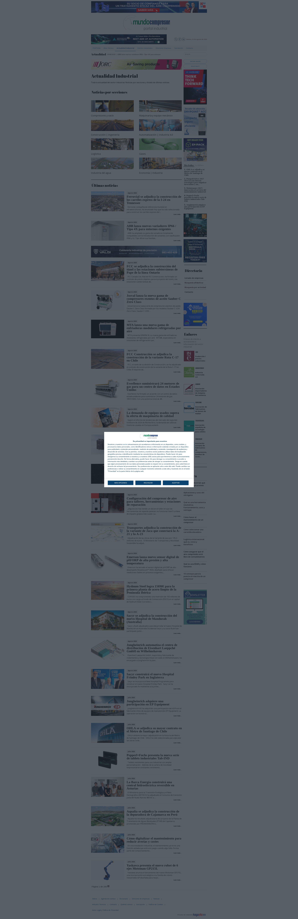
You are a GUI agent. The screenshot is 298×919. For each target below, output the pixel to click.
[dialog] (149, 459)
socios (125, 444)
